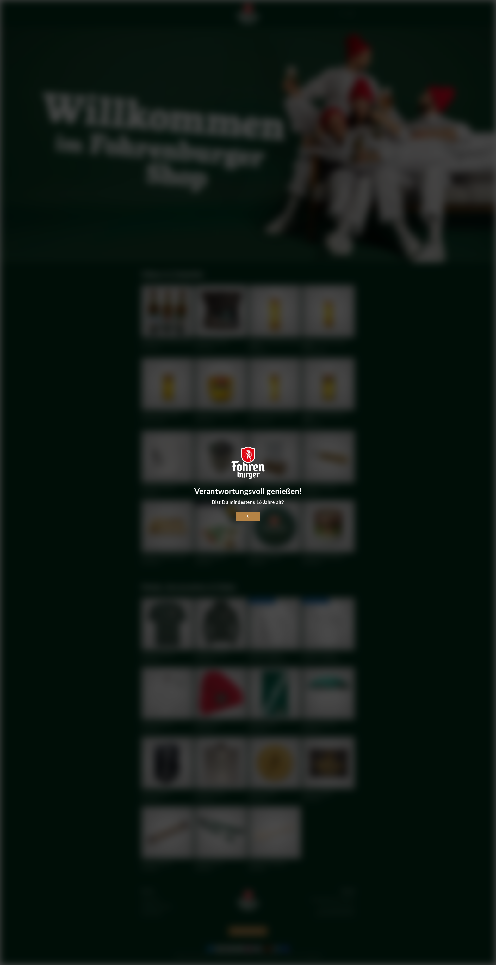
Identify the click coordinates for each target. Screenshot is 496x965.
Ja (248, 516)
